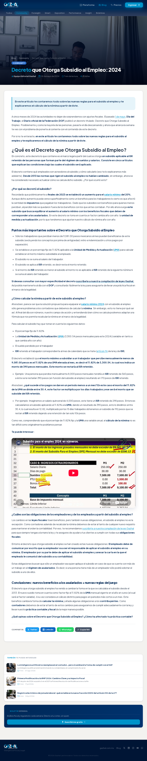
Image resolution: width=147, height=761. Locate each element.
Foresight (36, 13)
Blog (104, 5)
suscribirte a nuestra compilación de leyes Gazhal (108, 528)
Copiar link (85, 629)
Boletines (100, 13)
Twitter (33, 629)
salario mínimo (112, 194)
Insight (88, 13)
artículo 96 (102, 351)
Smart (47, 13)
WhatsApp (67, 629)
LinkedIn (49, 629)
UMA (116, 249)
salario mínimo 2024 (92, 304)
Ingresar (132, 5)
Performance (75, 13)
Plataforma (88, 5)
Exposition (60, 13)
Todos (9, 13)
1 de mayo (120, 116)
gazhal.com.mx (107, 748)
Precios (117, 5)
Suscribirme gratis (74, 722)
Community (21, 13)
